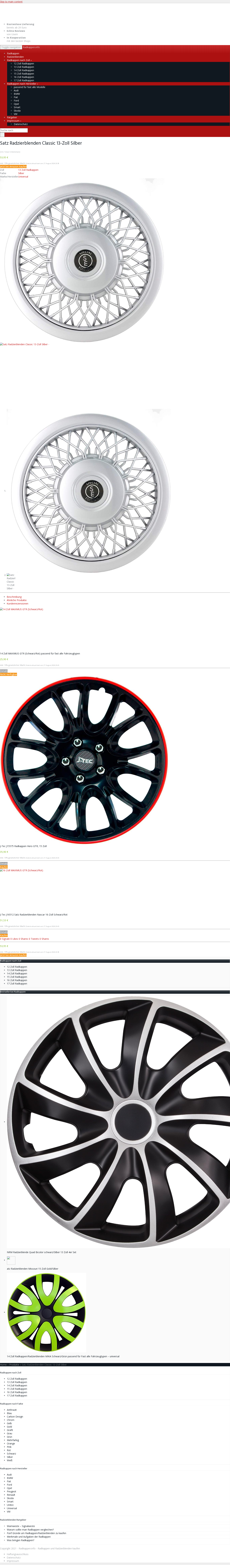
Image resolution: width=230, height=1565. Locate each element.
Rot (9, 1450)
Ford (16, 100)
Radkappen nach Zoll (18, 60)
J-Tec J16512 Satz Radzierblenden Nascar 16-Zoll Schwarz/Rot (34, 914)
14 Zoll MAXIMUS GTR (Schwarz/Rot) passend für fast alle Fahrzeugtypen (40, 653)
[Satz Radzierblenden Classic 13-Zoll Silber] (82, 260)
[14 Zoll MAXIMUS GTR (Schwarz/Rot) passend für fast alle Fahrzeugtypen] (115, 630)
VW (15, 114)
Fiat (16, 97)
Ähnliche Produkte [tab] (17, 600)
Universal (23, 176)
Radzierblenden (15, 56)
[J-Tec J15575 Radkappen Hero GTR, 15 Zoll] (115, 760)
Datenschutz (21, 124)
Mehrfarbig (13, 1440)
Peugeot (11, 1491)
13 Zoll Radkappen (24, 66)
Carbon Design (15, 1416)
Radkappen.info (31, 47)
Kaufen (4, 867)
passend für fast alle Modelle (29, 87)
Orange (11, 1443)
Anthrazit (12, 1409)
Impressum (13, 120)
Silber (21, 173)
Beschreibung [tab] (14, 596)
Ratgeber (12, 117)
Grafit (10, 1430)
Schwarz (11, 1453)
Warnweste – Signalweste (21, 1526)
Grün (9, 1436)
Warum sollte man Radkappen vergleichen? (30, 1529)
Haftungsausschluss (17, 1554)
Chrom (10, 1420)
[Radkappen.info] (115, 11)
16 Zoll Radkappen (24, 77)
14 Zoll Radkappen (24, 70)
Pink (9, 1446)
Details (4, 671)
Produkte (14, 1364)
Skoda (17, 110)
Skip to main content (11, 1)
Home (3, 1364)
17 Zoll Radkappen (24, 80)
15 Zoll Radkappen (24, 73)
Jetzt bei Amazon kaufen (13, 166)
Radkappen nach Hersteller (22, 83)
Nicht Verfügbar (8, 674)
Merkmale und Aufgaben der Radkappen (29, 1536)
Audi (16, 90)
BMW (17, 93)
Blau (9, 1413)
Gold (9, 1426)
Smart (17, 107)
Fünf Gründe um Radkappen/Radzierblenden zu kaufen (36, 1533)
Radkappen (13, 53)
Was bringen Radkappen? (20, 1540)
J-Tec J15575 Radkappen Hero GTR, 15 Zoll (23, 846)
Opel (16, 103)
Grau (9, 1433)
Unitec (10, 1504)
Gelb (9, 1423)
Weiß (9, 1460)
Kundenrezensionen (17, 603)
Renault (11, 1494)
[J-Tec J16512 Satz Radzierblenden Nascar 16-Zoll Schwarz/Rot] (115, 891)
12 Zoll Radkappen (24, 63)
